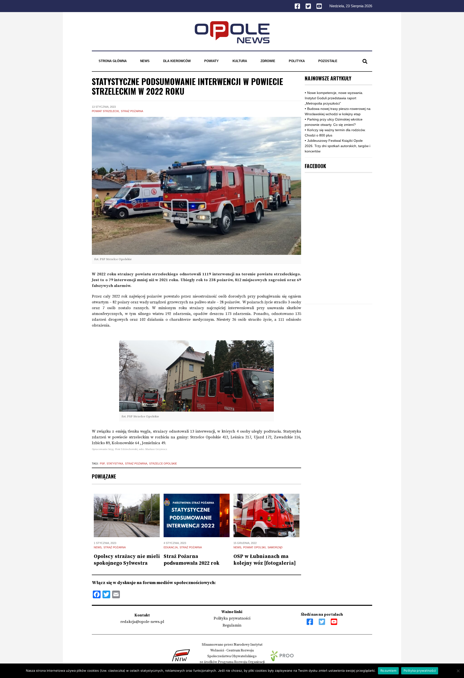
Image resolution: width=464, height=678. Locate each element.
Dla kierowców (177, 61)
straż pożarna (136, 463)
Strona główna (113, 61)
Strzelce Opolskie (163, 463)
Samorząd (275, 547)
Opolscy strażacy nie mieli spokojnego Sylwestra (127, 559)
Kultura (239, 61)
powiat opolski (254, 547)
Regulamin (232, 625)
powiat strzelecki (105, 111)
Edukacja (171, 547)
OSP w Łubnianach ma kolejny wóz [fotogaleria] (264, 559)
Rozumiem (388, 670)
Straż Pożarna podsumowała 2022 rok (191, 559)
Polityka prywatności (232, 618)
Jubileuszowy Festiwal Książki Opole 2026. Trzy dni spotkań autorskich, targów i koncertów (337, 146)
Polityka (297, 61)
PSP (102, 463)
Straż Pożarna (132, 111)
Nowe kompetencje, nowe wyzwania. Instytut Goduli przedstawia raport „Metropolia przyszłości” (334, 98)
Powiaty (211, 61)
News (145, 61)
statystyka (115, 463)
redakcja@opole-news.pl (142, 621)
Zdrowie (268, 61)
